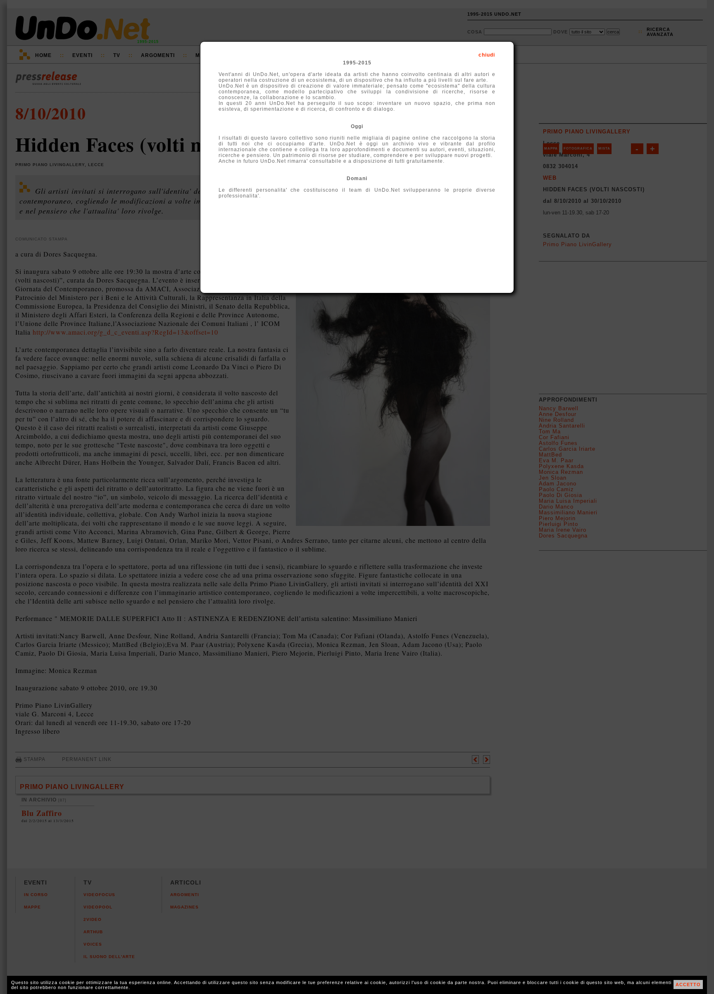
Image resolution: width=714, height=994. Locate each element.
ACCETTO (688, 984)
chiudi (486, 55)
